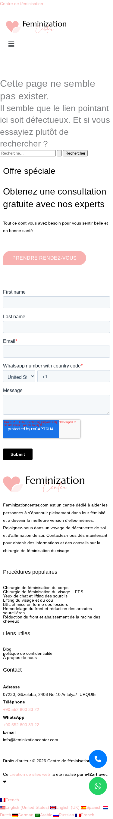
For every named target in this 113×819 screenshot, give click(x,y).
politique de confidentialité (27, 653)
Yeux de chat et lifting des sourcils (35, 596)
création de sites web (30, 774)
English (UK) (68, 807)
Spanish (94, 807)
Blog (7, 649)
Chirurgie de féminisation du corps (35, 587)
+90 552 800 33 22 (21, 709)
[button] (56, 44)
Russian (67, 814)
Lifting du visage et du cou (28, 600)
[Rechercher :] (31, 153)
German (26, 814)
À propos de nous (20, 657)
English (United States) (27, 807)
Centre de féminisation (21, 3)
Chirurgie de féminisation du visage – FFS (43, 592)
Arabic (46, 814)
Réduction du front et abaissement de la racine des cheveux (51, 619)
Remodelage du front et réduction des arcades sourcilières (47, 610)
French (12, 799)
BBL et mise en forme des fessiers (35, 604)
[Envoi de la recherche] (59, 153)
